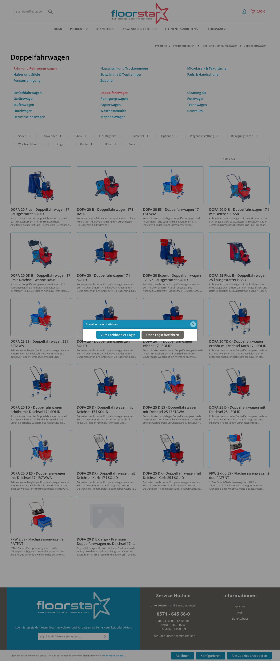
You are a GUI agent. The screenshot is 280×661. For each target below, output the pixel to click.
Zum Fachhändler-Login (118, 335)
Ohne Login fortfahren (162, 335)
